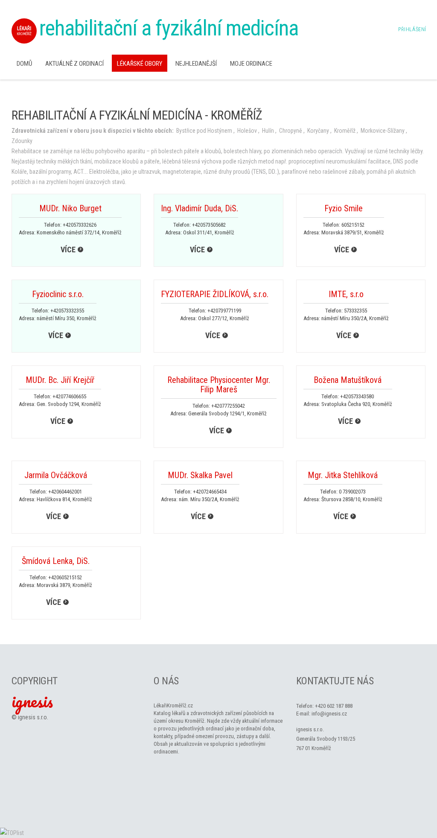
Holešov (247, 130)
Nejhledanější (196, 63)
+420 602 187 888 (334, 706)
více (68, 249)
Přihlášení (412, 29)
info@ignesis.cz (329, 713)
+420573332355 (67, 310)
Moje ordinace (251, 63)
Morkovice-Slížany (383, 130)
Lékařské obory (139, 63)
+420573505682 (209, 225)
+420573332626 (79, 225)
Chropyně (290, 130)
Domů (24, 63)
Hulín (268, 130)
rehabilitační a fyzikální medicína (168, 28)
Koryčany (318, 130)
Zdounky (22, 140)
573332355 (355, 310)
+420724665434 (210, 491)
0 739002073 (352, 491)
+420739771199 (224, 310)
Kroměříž (344, 130)
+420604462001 (65, 491)
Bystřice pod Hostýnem (204, 130)
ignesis (32, 701)
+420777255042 (228, 406)
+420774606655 (69, 396)
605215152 (352, 225)
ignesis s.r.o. (33, 717)
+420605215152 (65, 577)
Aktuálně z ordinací (74, 63)
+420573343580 (357, 396)
